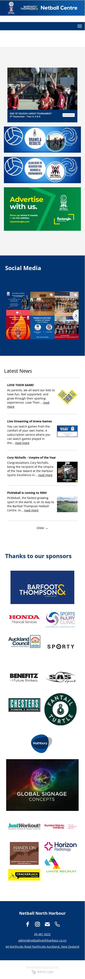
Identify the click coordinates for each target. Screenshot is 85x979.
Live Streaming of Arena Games (29, 421)
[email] (47, 924)
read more (22, 443)
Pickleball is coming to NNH (27, 493)
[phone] (57, 924)
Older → (42, 528)
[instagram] (37, 924)
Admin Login (45, 971)
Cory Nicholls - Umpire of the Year (31, 457)
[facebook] (28, 924)
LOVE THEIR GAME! (20, 385)
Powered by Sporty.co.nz (42, 967)
